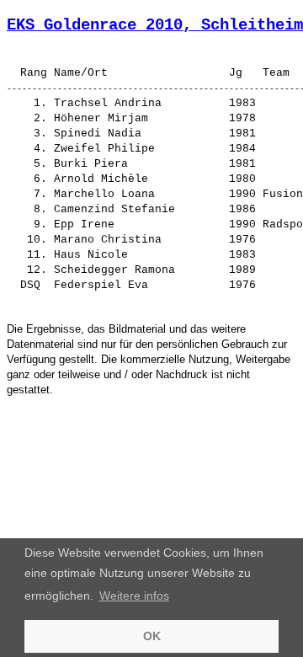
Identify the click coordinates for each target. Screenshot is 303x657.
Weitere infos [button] (134, 595)
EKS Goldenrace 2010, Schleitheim (155, 25)
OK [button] (152, 636)
